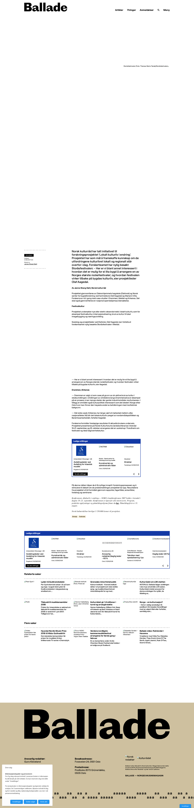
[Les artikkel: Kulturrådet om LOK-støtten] (146, 587)
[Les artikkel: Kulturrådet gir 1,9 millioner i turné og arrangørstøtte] (97, 607)
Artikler (119, 10)
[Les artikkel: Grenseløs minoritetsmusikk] (97, 587)
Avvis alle (43, 802)
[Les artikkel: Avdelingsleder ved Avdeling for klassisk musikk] (84, 458)
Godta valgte (30, 802)
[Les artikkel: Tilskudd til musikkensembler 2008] (47, 607)
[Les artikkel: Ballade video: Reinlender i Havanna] (146, 636)
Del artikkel (29, 255)
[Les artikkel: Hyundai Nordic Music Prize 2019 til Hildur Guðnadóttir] (47, 636)
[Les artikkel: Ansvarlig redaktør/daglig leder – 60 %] (113, 550)
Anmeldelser (147, 10)
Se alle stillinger (80, 474)
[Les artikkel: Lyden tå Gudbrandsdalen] (47, 587)
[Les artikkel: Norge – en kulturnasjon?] (146, 607)
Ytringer (131, 10)
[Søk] (159, 10)
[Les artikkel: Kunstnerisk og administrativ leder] (110, 458)
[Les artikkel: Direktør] (135, 458)
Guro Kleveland (32, 761)
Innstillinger (185, 806)
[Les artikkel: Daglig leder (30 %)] (163, 550)
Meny (166, 10)
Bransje (74, 516)
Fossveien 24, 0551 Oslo (87, 761)
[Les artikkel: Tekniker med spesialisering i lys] (138, 550)
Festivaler (82, 516)
